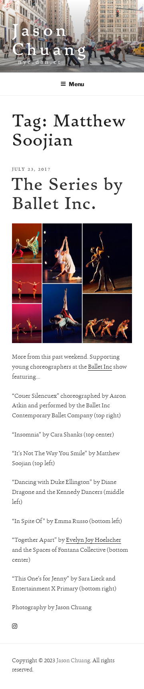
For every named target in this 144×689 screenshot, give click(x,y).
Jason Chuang (50, 39)
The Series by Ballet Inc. (66, 193)
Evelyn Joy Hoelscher (93, 540)
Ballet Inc (100, 367)
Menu (76, 84)
